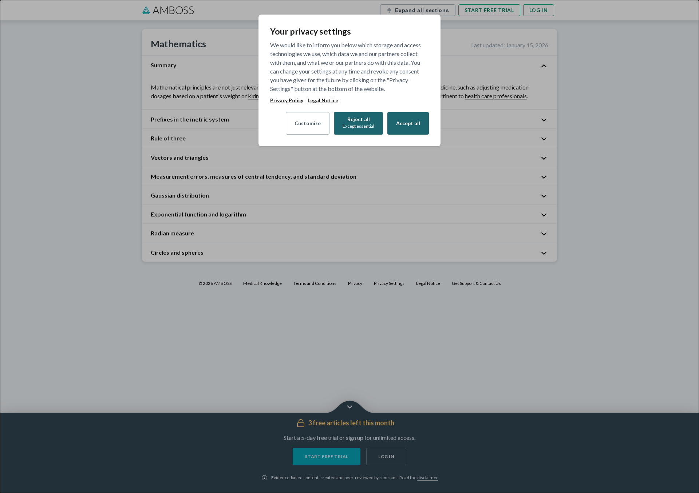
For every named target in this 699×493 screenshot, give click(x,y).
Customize (308, 123)
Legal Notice (323, 100)
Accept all (408, 123)
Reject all (358, 122)
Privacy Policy (286, 100)
